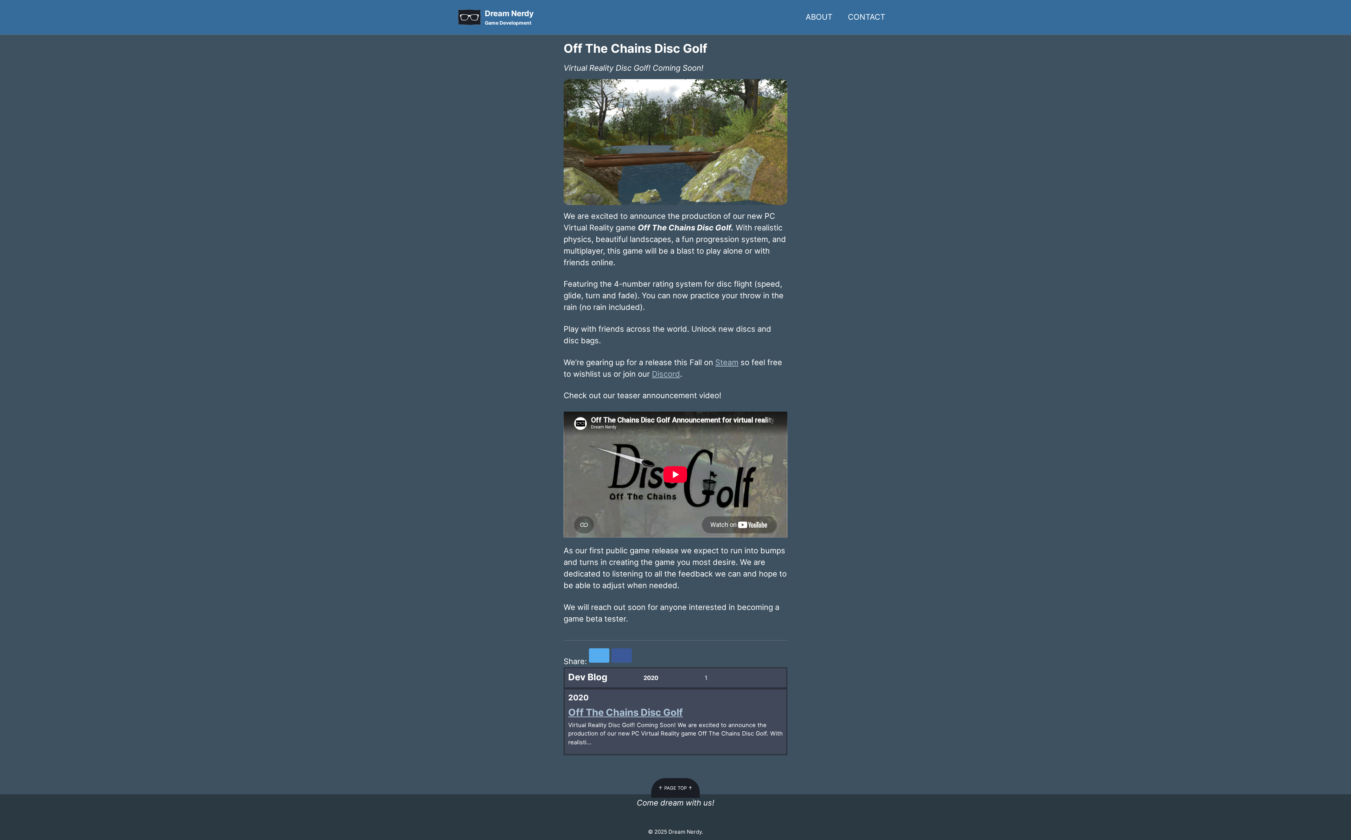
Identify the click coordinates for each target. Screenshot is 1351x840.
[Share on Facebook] (621, 655)
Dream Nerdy (509, 17)
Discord (666, 373)
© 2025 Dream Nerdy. (675, 831)
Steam (726, 362)
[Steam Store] (675, 818)
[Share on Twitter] (599, 655)
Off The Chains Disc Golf (625, 712)
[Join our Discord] (676, 818)
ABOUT (819, 16)
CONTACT (866, 16)
